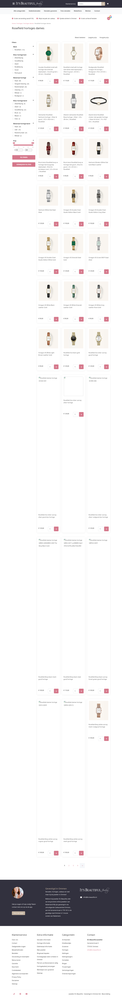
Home (14, 23)
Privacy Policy (16, 977)
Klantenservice (71, 4)
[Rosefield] (13, 49)
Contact (97, 11)
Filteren (23, 157)
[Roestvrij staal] (13, 132)
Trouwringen (66, 967)
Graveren (65, 946)
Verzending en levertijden (20, 957)
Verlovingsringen (68, 970)
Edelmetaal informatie (44, 946)
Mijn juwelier (41, 950)
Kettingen (65, 953)
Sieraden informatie (43, 940)
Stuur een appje (18, 913)
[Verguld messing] (13, 83)
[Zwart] (13, 64)
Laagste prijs (92, 37)
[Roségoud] (13, 95)
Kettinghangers (67, 957)
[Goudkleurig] (13, 61)
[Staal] (13, 80)
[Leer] (13, 129)
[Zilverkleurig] (13, 57)
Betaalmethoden (17, 950)
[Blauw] (13, 115)
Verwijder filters (23, 164)
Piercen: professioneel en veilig (47, 963)
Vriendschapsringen (69, 974)
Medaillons (78, 11)
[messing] (13, 89)
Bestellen (15, 953)
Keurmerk (15, 967)
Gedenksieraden (34, 11)
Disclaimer (15, 980)
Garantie (15, 963)
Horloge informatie (43, 943)
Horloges (19, 23)
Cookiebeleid (16, 970)
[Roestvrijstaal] (13, 86)
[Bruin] (13, 112)
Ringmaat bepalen (43, 953)
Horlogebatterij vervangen (46, 966)
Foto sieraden (65, 11)
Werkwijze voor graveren (45, 970)
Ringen (64, 963)
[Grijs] (13, 118)
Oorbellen (65, 960)
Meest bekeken (80, 37)
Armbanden (66, 940)
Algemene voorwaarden (20, 974)
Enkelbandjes (66, 943)
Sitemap (14, 984)
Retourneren (16, 960)
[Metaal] (13, 92)
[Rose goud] (13, 73)
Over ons (15, 940)
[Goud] (13, 70)
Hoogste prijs (104, 37)
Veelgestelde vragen (19, 946)
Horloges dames (29, 23)
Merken (88, 11)
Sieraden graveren (50, 11)
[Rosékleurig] (13, 66)
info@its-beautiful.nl (94, 950)
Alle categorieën (19, 11)
